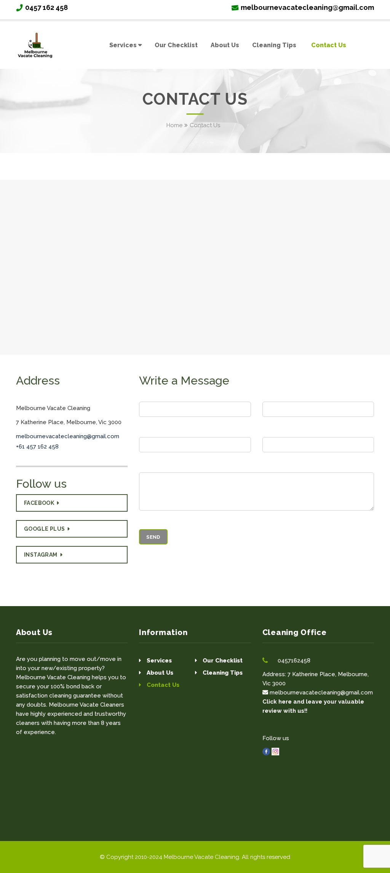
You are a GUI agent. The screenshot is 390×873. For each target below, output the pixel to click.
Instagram (41, 555)
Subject (273, 431)
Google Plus (44, 529)
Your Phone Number (168, 431)
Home (174, 125)
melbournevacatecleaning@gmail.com (307, 7)
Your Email (278, 396)
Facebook (39, 503)
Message (152, 466)
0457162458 (294, 660)
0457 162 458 (46, 7)
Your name (155, 396)
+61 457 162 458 (37, 446)
